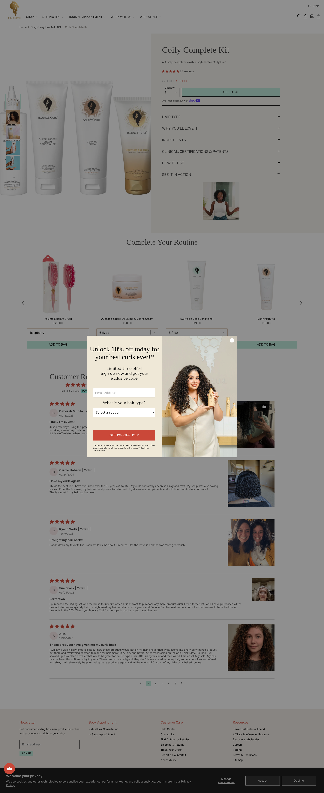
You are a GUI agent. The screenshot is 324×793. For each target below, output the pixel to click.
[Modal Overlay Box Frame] (162, 396)
